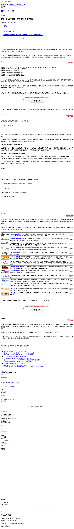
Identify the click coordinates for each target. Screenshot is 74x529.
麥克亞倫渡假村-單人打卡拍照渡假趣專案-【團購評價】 (17, 358)
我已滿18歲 (3, 526)
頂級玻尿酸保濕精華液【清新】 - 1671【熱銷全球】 (23, 35)
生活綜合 (12, 22)
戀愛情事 (12, 387)
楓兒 (2, 374)
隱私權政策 (45, 509)
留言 (12, 382)
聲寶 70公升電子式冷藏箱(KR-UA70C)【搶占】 (15, 365)
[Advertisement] (37, 472)
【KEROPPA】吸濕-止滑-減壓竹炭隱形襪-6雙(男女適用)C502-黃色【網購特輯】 (23, 366)
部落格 (5, 27)
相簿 (4, 25)
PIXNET (26, 509)
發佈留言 (3, 401)
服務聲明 (51, 509)
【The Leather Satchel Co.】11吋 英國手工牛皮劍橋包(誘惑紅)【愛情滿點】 (22, 360)
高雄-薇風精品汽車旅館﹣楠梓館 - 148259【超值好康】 (17, 361)
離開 (8, 526)
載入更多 (3, 392)
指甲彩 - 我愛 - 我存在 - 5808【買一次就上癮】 (15, 351)
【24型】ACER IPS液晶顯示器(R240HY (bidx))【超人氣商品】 (19, 353)
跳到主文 (3, 15)
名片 (4, 28)
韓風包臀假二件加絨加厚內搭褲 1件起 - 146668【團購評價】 (18, 354)
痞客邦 (8, 382)
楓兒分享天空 (7, 11)
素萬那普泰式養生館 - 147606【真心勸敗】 (14, 363)
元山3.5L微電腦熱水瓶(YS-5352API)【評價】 (14, 356)
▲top (2, 389)
